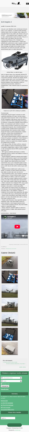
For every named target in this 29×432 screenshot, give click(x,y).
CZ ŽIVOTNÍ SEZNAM (7, 403)
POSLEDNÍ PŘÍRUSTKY (7, 409)
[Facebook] (18, 425)
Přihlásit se (5, 386)
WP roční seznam (5, 407)
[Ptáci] (16, 3)
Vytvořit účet (5, 389)
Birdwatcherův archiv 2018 (11, 248)
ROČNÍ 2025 (4, 400)
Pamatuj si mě (5, 384)
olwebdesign (17, 430)
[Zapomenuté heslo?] (21, 381)
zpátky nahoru (22, 367)
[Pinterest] (10, 425)
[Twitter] (16, 425)
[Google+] (13, 425)
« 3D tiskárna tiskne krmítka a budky (10, 362)
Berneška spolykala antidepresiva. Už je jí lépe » (15, 363)
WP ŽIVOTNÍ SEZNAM (7, 405)
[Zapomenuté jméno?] (21, 378)
